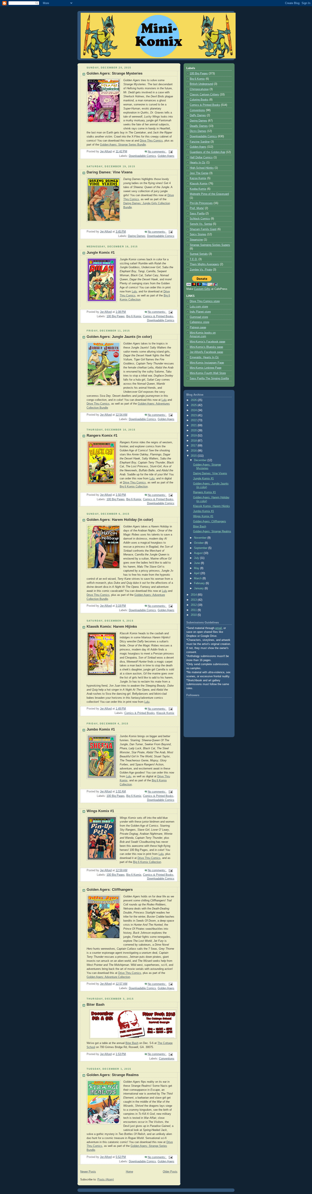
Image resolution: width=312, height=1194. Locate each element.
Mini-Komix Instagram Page (207, 362)
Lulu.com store (199, 306)
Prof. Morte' (197, 208)
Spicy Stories (198, 234)
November (200, 537)
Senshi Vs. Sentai (201, 223)
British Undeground (201, 83)
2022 (194, 420)
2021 (194, 425)
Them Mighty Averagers (204, 264)
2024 (194, 410)
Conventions (166, 1058)
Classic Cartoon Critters (204, 94)
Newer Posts (88, 1171)
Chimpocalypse (199, 89)
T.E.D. (194, 259)
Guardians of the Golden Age (207, 152)
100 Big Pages (116, 316)
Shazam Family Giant (203, 229)
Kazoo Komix (198, 178)
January (199, 588)
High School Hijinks (202, 167)
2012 (194, 604)
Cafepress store (199, 322)
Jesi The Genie (199, 173)
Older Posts (170, 1171)
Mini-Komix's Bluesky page (206, 347)
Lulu (134, 291)
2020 (194, 430)
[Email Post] (170, 151)
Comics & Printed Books (158, 316)
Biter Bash (95, 1005)
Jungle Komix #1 (101, 253)
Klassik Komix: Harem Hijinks (112, 627)
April (197, 573)
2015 (194, 455)
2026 (194, 400)
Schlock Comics (200, 218)
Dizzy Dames (198, 131)
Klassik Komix (165, 713)
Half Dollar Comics (201, 157)
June (197, 563)
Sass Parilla (197, 213)
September (201, 548)
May (197, 568)
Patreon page (198, 327)
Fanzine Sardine (200, 141)
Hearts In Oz (197, 162)
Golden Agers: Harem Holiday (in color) (120, 520)
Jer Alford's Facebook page (206, 352)
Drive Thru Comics (151, 140)
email (218, 628)
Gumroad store (199, 317)
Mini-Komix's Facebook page (207, 341)
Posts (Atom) (105, 1179)
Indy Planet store (200, 311)
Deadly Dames (199, 126)
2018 (194, 440)
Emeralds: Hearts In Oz (204, 357)
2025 (194, 405)
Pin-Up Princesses (201, 203)
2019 (194, 435)
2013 (194, 599)
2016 (194, 450)
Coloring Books (199, 99)
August (199, 553)
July (197, 558)
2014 (194, 594)
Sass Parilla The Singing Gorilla (209, 378)
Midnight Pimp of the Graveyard (209, 194)
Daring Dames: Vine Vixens (109, 172)
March (198, 578)
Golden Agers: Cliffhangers (110, 890)
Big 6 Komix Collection (134, 486)
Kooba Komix (198, 188)
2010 (194, 614)
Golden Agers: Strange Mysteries (114, 73)
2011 (194, 610)
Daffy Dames (198, 115)
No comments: (157, 151)
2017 (194, 445)
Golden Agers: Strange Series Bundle (123, 144)
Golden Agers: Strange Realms (113, 1075)
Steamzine (196, 239)
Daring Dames (136, 236)
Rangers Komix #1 (102, 435)
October (199, 542)
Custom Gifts (202, 289)
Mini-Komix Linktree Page (205, 367)
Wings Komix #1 (100, 811)
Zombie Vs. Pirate (201, 269)
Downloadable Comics (142, 155)
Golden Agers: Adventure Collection (108, 977)
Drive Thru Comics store (205, 301)
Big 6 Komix (133, 316)
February (200, 583)
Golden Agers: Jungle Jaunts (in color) (119, 337)
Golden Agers (166, 155)
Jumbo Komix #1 (101, 729)
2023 (194, 415)
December (200, 460)
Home (129, 1171)
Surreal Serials (199, 253)
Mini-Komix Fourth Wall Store (208, 373)
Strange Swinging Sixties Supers (210, 245)
